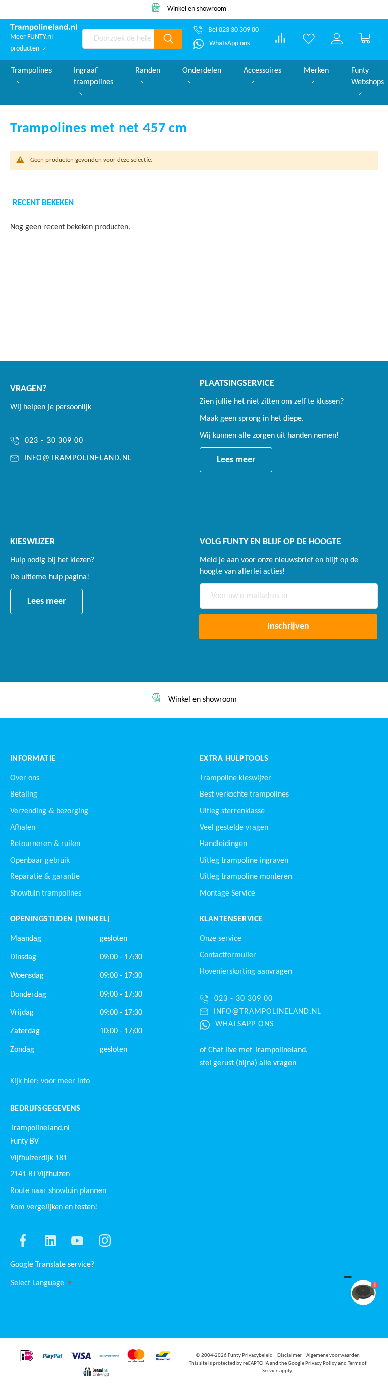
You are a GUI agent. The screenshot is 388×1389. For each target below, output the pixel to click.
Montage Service (227, 893)
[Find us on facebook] (22, 1240)
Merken (316, 71)
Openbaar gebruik (40, 861)
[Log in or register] (337, 39)
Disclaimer (289, 1355)
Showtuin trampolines (45, 893)
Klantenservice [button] (231, 919)
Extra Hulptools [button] (234, 759)
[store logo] (43, 27)
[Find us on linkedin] (50, 1240)
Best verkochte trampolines (244, 794)
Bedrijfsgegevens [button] (45, 1109)
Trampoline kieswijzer (235, 778)
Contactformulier (228, 955)
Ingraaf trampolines (93, 76)
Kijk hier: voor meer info (50, 1081)
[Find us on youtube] (77, 1240)
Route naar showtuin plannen (58, 1191)
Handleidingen (223, 844)
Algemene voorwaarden (333, 1355)
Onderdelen (201, 71)
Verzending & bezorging (49, 811)
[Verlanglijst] (308, 39)
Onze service (220, 939)
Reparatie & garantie (45, 877)
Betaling (23, 794)
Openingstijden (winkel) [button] (60, 919)
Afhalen (22, 828)
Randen (147, 71)
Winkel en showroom (196, 9)
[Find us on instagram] (104, 1240)
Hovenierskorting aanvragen (246, 972)
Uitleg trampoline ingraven (244, 861)
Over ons (24, 778)
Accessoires (262, 71)
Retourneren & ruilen (45, 844)
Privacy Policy (321, 1363)
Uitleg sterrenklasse (232, 811)
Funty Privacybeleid (250, 1355)
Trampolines (31, 71)
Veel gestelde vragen (234, 828)
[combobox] (118, 39)
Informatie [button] (33, 759)
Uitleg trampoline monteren (246, 877)
